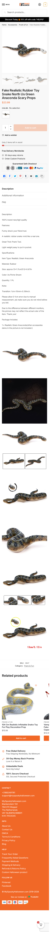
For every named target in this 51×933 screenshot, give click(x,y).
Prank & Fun (23, 25)
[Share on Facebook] (9, 176)
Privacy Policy (8, 840)
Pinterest (6, 882)
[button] (10, 126)
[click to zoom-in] (24, 50)
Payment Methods (10, 861)
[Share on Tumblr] (25, 176)
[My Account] (39, 4)
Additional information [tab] (13, 195)
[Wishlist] (36, 685)
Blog (4, 844)
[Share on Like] (4, 176)
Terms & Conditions (11, 836)
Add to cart (30, 127)
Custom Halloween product (14, 872)
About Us (6, 826)
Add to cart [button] (21, 738)
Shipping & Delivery (11, 865)
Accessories (12, 25)
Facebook (6, 886)
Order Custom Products (15, 158)
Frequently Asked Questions (15, 858)
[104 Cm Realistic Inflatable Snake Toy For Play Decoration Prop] (21, 700)
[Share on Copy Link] (41, 176)
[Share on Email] (31, 176)
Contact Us (7, 829)
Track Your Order (10, 854)
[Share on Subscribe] (36, 176)
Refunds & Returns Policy (14, 868)
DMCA (5, 833)
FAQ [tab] (4, 202)
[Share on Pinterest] (20, 176)
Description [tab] (8, 188)
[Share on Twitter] (15, 176)
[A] (6, 114)
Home (4, 25)
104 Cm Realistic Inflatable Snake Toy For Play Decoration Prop (20, 725)
